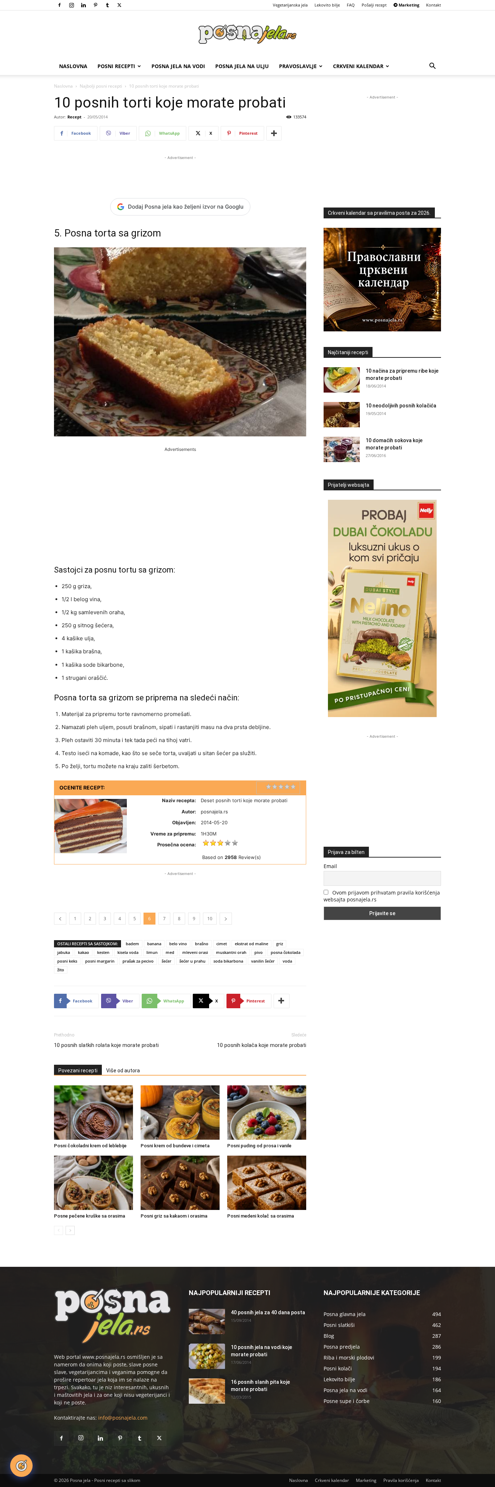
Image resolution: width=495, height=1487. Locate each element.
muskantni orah (231, 952)
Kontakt (433, 5)
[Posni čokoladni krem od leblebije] (93, 1112)
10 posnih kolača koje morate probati (261, 1045)
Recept (74, 117)
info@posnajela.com (122, 1417)
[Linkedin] (83, 5)
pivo (258, 952)
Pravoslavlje (298, 66)
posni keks (67, 961)
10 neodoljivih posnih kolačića (401, 406)
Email (330, 866)
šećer (166, 961)
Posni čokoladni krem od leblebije (90, 1145)
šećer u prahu (192, 961)
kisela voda (127, 952)
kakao (83, 952)
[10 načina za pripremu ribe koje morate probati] (342, 380)
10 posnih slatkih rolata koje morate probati (106, 1045)
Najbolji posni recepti (101, 86)
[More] (274, 133)
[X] (119, 5)
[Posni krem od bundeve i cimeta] (180, 1112)
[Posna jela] (247, 34)
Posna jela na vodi (178, 66)
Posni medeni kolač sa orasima (260, 1216)
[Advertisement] (180, 172)
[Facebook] (59, 5)
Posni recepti (116, 66)
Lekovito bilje (327, 5)
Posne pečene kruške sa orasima (89, 1216)
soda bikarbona (228, 961)
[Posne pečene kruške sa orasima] (93, 1183)
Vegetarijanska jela (290, 5)
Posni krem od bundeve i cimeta (175, 1145)
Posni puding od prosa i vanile (259, 1145)
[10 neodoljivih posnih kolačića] (342, 414)
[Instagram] (71, 5)
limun (152, 952)
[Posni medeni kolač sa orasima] (266, 1183)
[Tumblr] (107, 5)
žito (60, 969)
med (170, 952)
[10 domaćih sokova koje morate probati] (342, 449)
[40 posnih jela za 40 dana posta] (207, 1321)
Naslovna (73, 66)
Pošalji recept (374, 5)
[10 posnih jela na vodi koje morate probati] (207, 1356)
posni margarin (100, 961)
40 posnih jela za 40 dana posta (268, 1312)
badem (132, 943)
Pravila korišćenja (401, 1480)
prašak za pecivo (138, 961)
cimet (221, 943)
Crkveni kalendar (358, 66)
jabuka (63, 952)
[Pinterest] (95, 5)
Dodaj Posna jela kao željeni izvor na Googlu (186, 206)
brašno (201, 943)
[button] (432, 66)
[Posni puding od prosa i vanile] (266, 1112)
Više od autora (123, 1070)
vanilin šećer (263, 961)
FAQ (351, 5)
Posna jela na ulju (242, 66)
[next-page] (70, 1230)
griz (279, 943)
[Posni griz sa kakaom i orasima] (180, 1183)
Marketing (366, 1480)
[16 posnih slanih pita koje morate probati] (207, 1391)
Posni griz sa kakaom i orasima (174, 1216)
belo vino (178, 943)
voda (287, 961)
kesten (103, 952)
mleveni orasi (195, 952)
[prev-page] (58, 1230)
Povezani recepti (77, 1070)
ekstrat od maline (251, 943)
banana (154, 943)
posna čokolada (285, 952)
